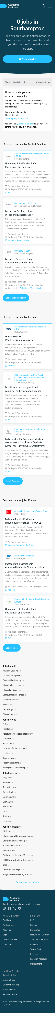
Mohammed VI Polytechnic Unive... (19, 835)
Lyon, (16, 513)
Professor (8, 738)
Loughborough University (25, 203)
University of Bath (22, 250)
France (22, 513)
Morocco (8, 806)
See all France (11, 647)
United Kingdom (35, 205)
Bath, (16, 253)
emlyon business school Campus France (31, 511)
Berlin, (17, 331)
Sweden (8, 782)
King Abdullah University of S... (17, 874)
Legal (5, 1004)
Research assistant (12, 762)
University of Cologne (13, 869)
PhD (9, 192)
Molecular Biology (12, 689)
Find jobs (7, 920)
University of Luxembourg (15, 840)
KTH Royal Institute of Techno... (18, 859)
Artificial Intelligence (13, 675)
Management (36, 963)
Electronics (9, 704)
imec (6, 864)
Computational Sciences (15, 694)
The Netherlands (11, 787)
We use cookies (13, 1004)
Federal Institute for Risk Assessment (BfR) (30, 328)
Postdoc (11, 589)
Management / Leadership (15, 767)
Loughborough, (21, 205)
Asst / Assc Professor (39, 939)
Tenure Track (9, 757)
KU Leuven (9, 831)
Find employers (9, 925)
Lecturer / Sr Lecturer (39, 934)
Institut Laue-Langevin (24, 555)
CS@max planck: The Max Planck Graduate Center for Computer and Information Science (29, 377)
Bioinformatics (11, 699)
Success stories (9, 989)
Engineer (11, 365)
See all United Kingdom (16, 297)
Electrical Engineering (13, 680)
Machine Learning (12, 670)
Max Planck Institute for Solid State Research (29, 430)
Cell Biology (9, 709)
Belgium (8, 777)
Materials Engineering (13, 685)
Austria (7, 816)
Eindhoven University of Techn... (18, 855)
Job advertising (9, 975)
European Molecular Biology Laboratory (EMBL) (31, 154)
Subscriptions (9, 979)
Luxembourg (9, 796)
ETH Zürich (9, 850)
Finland (7, 811)
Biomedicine (9, 714)
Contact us (7, 944)
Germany (24, 331)
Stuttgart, (18, 434)
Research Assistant (38, 958)
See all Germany (13, 481)
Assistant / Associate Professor (20, 545)
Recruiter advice (10, 994)
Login (5, 934)
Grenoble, (18, 558)
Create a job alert (29, 59)
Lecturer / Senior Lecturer (18, 240)
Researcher (9, 743)
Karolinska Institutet (13, 845)
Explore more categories (26, 882)
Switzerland (9, 792)
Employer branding (11, 984)
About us (7, 929)
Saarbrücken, (20, 382)
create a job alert (26, 123)
